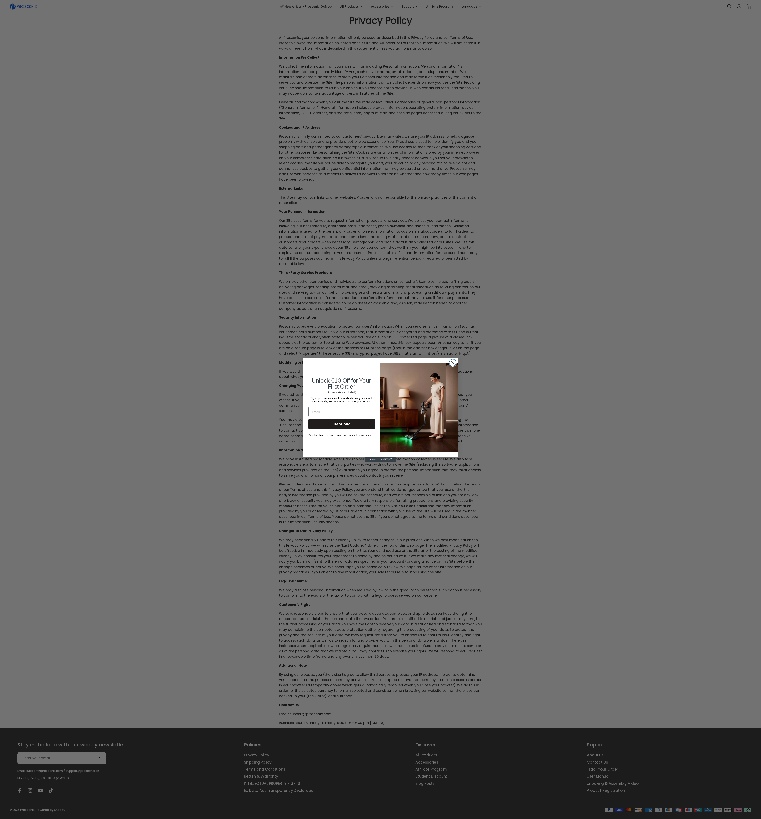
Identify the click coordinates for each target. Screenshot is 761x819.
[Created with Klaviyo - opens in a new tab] (380, 459)
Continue (342, 423)
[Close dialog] (452, 362)
